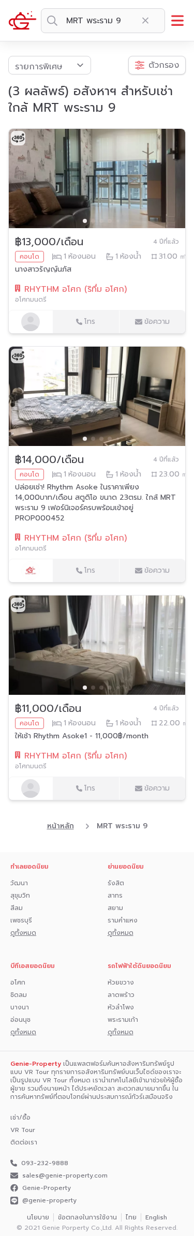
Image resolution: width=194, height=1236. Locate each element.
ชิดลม (18, 995)
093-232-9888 (44, 1163)
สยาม (115, 908)
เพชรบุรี (21, 920)
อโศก (17, 982)
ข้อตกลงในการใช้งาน (87, 1217)
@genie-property (49, 1200)
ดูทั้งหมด (23, 933)
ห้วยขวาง (121, 982)
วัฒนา (19, 883)
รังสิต (116, 883)
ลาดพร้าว (121, 995)
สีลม (16, 908)
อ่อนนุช (20, 1020)
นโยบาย (38, 1217)
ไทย (131, 1217)
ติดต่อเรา (23, 1142)
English (156, 1217)
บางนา (19, 1007)
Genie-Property (46, 1188)
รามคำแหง (123, 920)
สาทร (115, 895)
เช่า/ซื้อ (20, 1117)
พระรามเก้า (123, 1020)
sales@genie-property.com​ (65, 1175)
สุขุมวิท (20, 895)
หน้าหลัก (60, 826)
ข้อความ (157, 321)
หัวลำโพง (121, 1007)
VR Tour (22, 1130)
